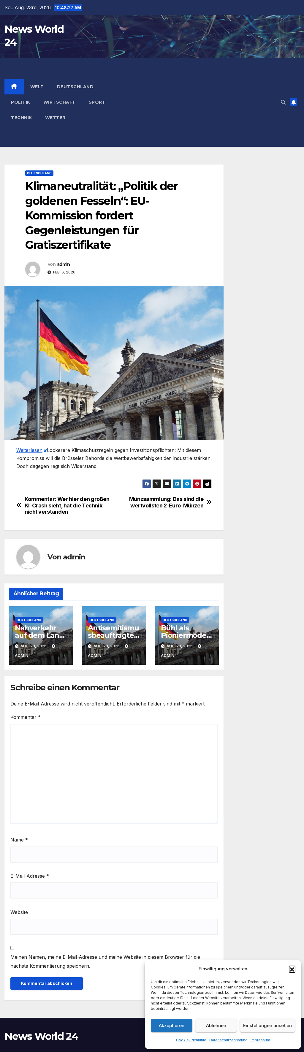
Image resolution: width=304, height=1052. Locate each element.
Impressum (260, 1040)
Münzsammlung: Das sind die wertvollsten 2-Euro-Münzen (166, 502)
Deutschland (75, 86)
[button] (292, 969)
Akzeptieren (171, 1025)
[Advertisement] (202, 102)
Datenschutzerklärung (228, 1040)
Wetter (55, 117)
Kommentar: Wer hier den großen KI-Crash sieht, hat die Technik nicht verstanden (67, 505)
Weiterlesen (29, 450)
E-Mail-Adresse (29, 876)
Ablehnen (216, 1025)
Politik (20, 102)
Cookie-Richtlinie (191, 1040)
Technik (21, 117)
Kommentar (25, 717)
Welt (37, 86)
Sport (97, 102)
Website (19, 912)
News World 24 (41, 1036)
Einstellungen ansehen (267, 1025)
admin (63, 264)
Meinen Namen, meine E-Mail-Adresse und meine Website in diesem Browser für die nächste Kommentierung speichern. (105, 961)
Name (19, 840)
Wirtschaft (59, 102)
